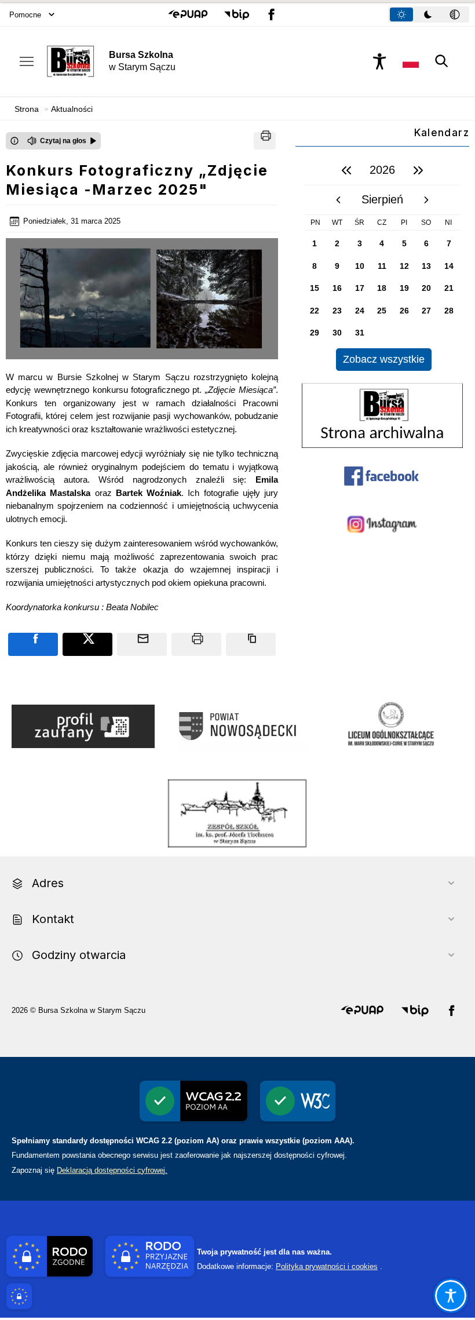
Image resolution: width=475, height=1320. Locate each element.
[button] (188, 14)
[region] (382, 263)
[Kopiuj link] (251, 644)
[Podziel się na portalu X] (87, 644)
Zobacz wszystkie (384, 359)
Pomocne (25, 14)
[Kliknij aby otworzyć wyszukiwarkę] (442, 61)
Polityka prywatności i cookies (327, 1266)
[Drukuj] (265, 140)
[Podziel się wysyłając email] (142, 644)
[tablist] (428, 14)
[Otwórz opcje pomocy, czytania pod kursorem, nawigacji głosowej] (450, 1295)
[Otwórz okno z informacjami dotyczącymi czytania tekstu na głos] (14, 140)
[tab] (401, 14)
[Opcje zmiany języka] (410, 61)
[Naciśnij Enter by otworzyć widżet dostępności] (379, 61)
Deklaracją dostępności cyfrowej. (112, 1170)
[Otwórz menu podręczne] (26, 61)
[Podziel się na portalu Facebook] (33, 644)
